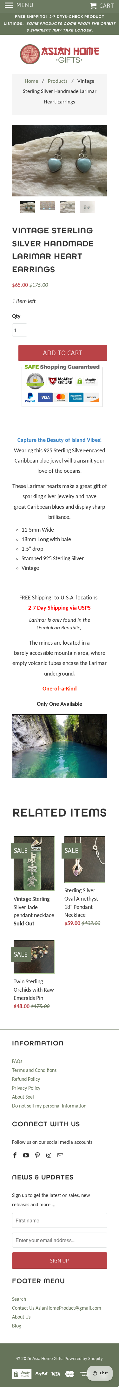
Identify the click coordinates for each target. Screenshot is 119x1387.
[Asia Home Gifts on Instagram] (49, 1156)
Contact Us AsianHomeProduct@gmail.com (56, 1308)
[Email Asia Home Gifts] (60, 1156)
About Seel (23, 1097)
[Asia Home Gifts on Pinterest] (38, 1156)
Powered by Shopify (83, 1358)
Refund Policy (26, 1079)
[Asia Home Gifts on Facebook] (15, 1156)
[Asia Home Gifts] (59, 54)
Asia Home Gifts (47, 1358)
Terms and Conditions (34, 1070)
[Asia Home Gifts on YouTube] (26, 1156)
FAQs (17, 1061)
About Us (21, 1317)
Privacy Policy (26, 1088)
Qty (16, 317)
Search (19, 1299)
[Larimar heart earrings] (59, 160)
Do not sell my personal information (49, 1106)
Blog (16, 1326)
